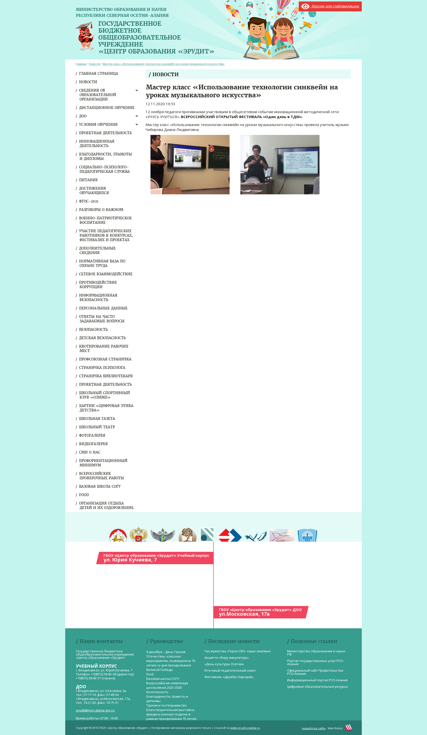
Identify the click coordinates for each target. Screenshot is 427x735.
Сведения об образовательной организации (98, 94)
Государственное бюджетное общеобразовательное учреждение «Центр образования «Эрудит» (156, 36)
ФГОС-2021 (89, 201)
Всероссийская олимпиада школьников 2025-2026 (167, 685)
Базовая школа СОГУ (100, 486)
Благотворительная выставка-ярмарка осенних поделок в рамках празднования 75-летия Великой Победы (171, 716)
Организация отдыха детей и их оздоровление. (107, 505)
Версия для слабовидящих (334, 5)
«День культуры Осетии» (224, 664)
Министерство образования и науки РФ (316, 653)
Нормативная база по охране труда (102, 263)
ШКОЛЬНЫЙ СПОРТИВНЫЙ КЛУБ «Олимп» (105, 395)
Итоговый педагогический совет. (230, 670)
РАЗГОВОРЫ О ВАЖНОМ (101, 209)
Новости (88, 82)
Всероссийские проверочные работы (102, 475)
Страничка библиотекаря (106, 376)
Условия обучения (99, 124)
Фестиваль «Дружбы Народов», (229, 677)
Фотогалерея (92, 435)
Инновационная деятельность (97, 143)
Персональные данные (104, 308)
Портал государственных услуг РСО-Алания (315, 662)
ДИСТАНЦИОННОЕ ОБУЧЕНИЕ (107, 107)
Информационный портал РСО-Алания (317, 680)
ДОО (83, 116)
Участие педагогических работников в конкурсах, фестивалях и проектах (106, 235)
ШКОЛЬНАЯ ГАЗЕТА (97, 418)
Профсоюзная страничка (105, 359)
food (84, 495)
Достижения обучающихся (94, 190)
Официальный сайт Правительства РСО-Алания (315, 672)
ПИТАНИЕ (89, 180)
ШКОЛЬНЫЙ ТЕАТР (97, 427)
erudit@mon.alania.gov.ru (95, 710)
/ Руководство (164, 641)
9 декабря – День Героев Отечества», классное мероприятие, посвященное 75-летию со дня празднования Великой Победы (171, 661)
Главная (81, 64)
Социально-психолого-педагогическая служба (105, 169)
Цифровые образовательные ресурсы (317, 686)
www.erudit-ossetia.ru (245, 728)
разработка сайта (313, 728)
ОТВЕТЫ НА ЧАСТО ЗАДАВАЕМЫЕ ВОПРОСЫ (102, 318)
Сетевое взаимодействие (106, 274)
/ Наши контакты (99, 641)
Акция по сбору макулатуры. (226, 657)
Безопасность (94, 329)
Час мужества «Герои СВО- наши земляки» (237, 651)
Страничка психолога (102, 367)
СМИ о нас (90, 452)
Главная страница (99, 73)
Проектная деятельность (106, 133)
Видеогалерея (94, 444)
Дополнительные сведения (98, 250)
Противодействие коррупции (98, 284)
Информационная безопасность (98, 297)
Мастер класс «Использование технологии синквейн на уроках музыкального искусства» (164, 64)
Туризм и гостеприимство (166, 705)
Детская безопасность (103, 338)
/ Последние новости (232, 641)
